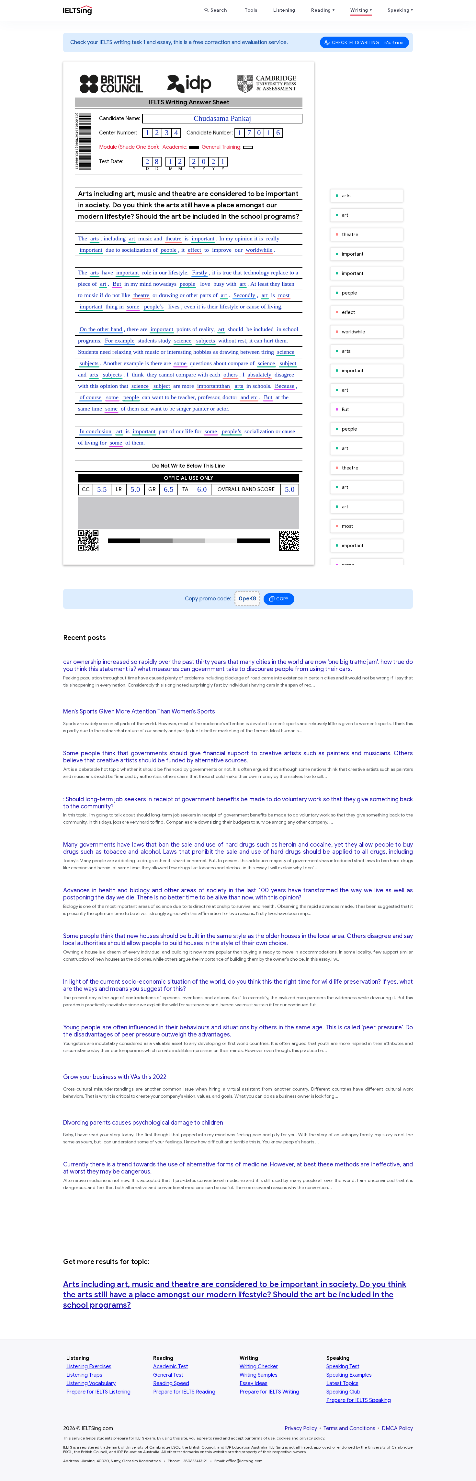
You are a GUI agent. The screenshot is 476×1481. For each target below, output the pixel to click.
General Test (168, 1375)
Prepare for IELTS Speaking (358, 1400)
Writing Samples (259, 1375)
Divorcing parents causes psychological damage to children (143, 1122)
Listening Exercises (88, 1366)
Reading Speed (171, 1383)
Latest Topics (342, 1383)
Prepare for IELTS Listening (98, 1391)
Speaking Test (342, 1366)
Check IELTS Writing (367, 42)
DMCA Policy (397, 1428)
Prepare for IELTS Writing (269, 1391)
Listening (284, 10)
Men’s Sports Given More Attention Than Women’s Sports (139, 711)
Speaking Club (343, 1391)
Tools (250, 10)
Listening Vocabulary (91, 1383)
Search (218, 10)
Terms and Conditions (349, 1428)
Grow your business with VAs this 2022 (114, 1077)
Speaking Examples (349, 1375)
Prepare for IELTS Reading (184, 1391)
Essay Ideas (253, 1383)
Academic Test (170, 1366)
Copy (282, 599)
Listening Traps (84, 1375)
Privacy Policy (301, 1428)
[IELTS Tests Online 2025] (77, 12)
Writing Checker (259, 1366)
